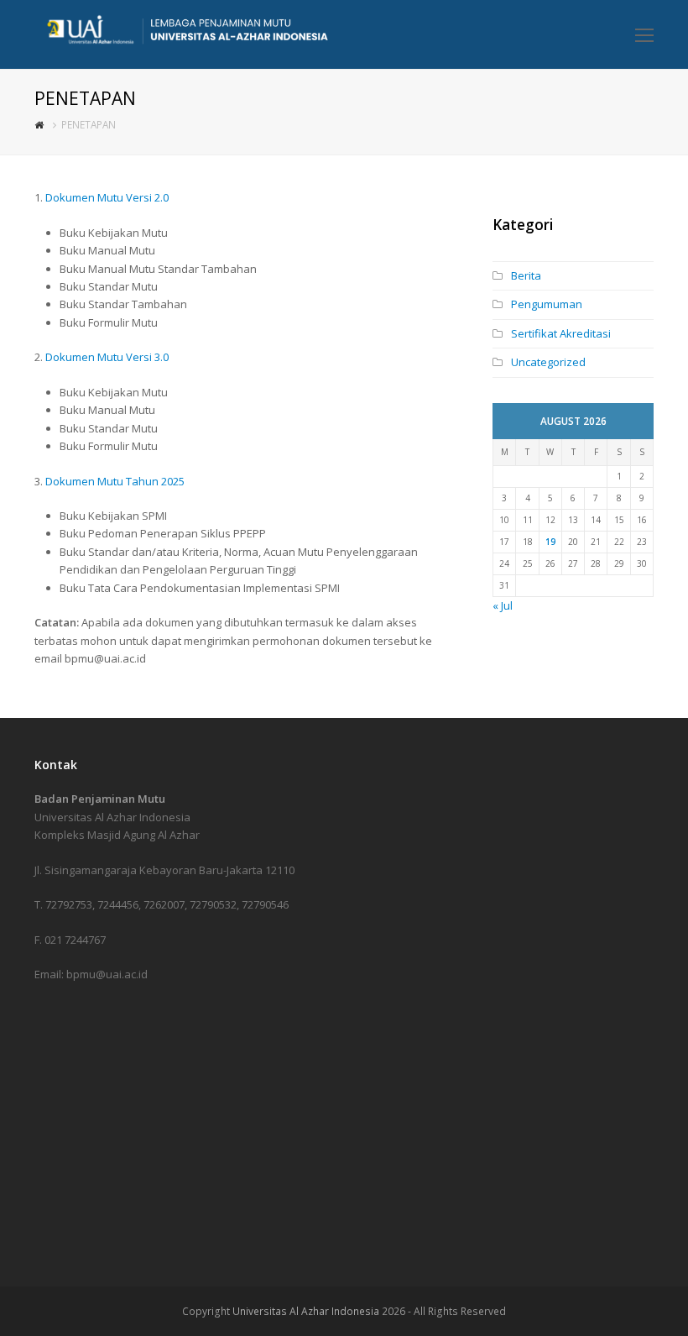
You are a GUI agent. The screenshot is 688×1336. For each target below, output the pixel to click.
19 (550, 541)
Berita (526, 275)
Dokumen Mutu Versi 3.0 (107, 356)
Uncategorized (548, 361)
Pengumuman (546, 304)
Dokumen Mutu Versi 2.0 (107, 197)
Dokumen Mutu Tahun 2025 (115, 481)
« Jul (503, 605)
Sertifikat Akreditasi (561, 333)
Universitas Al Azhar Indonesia (305, 1311)
